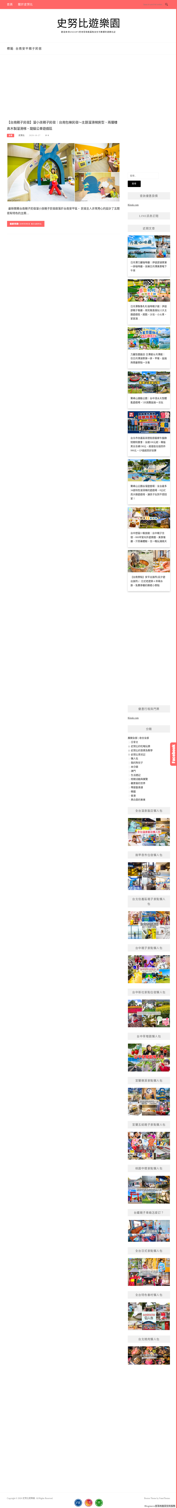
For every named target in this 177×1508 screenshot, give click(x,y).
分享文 (134, 742)
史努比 (21, 135)
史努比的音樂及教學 (142, 750)
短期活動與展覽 (139, 779)
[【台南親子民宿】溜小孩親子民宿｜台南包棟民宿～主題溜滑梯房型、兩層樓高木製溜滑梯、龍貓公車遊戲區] (63, 172)
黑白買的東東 (138, 799)
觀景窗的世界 (138, 783)
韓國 (133, 791)
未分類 (134, 767)
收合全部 (144, 738)
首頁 (10, 4)
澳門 (133, 771)
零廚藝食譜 (137, 787)
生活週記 (136, 775)
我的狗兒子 (137, 762)
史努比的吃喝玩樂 (140, 746)
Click (173, 754)
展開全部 (132, 738)
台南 (10, 135)
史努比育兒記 (138, 754)
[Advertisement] (63, 91)
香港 (133, 795)
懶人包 (134, 758)
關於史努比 (25, 4)
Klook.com (133, 205)
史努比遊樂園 (88, 23)
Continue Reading (30, 224)
